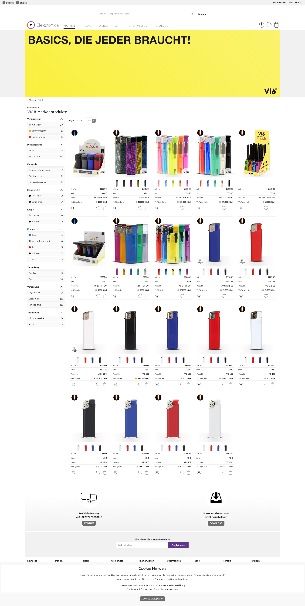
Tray (46, 279)
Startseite (32, 560)
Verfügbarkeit (34, 119)
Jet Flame (47, 195)
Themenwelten (136, 26)
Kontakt (298, 2)
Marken (69, 26)
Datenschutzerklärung (174, 585)
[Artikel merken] (98, 208)
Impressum (172, 589)
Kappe (30, 209)
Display (46, 273)
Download (216, 523)
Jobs (290, 2)
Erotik (46, 324)
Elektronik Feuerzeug (46, 170)
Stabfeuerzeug (46, 176)
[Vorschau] (73, 208)
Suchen (202, 14)
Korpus (31, 229)
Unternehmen (279, 2)
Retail (87, 26)
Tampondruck (46, 304)
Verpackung (33, 267)
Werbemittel (108, 26)
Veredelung (33, 287)
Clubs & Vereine (46, 318)
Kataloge (161, 26)
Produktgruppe (34, 144)
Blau (47, 235)
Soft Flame (47, 202)
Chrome (47, 215)
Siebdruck (46, 298)
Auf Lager (47, 124)
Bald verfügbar (47, 130)
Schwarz (47, 221)
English (23, 2)
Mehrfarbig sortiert (47, 241)
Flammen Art (33, 190)
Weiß (47, 259)
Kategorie (32, 164)
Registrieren (178, 545)
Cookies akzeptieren (152, 598)
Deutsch (10, 2)
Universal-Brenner (46, 182)
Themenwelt (33, 312)
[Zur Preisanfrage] (104, 208)
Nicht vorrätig (47, 137)
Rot (47, 247)
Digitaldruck (46, 292)
